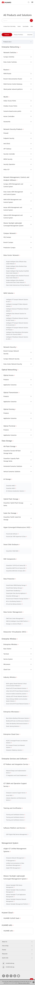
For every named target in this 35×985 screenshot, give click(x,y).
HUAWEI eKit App (10, 963)
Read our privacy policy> (24, 983)
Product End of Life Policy (9, 26)
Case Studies (25, 26)
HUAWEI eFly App (10, 967)
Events (19, 26)
